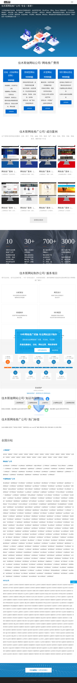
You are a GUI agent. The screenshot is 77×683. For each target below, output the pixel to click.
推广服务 (36, 427)
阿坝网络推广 (48, 567)
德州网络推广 (21, 486)
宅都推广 (55, 457)
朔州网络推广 (13, 513)
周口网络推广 (50, 522)
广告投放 (14, 427)
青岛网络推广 (6, 483)
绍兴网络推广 (10, 534)
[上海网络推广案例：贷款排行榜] (29, 191)
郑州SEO (9, 618)
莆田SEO (14, 633)
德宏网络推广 (9, 573)
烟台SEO (70, 585)
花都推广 (63, 454)
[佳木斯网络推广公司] (7, 2)
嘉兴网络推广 (26, 534)
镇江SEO (60, 627)
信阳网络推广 (42, 522)
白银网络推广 (45, 507)
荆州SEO (53, 654)
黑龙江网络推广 (62, 465)
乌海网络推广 (49, 501)
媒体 (52, 427)
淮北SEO (70, 621)
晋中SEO (58, 612)
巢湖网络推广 (27, 528)
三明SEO (19, 633)
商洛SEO (69, 615)
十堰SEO (20, 654)
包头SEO (16, 603)
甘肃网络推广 (13, 474)
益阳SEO (42, 651)
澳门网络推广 (44, 474)
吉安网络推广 (44, 546)
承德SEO (41, 591)
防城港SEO (32, 645)
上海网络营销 (32, 403)
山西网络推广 (68, 471)
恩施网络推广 (49, 561)
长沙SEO (66, 648)
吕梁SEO (53, 612)
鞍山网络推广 (18, 498)
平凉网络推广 (13, 510)
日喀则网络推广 (48, 573)
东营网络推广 (29, 483)
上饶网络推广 (21, 546)
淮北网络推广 (28, 525)
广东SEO (52, 633)
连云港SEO (66, 627)
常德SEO (30, 651)
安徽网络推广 (23, 468)
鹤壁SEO (38, 618)
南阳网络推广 (27, 522)
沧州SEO (52, 591)
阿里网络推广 (17, 576)
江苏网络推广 (8, 468)
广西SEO (53, 642)
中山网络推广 (53, 543)
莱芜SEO (60, 588)
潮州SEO (14, 639)
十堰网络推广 (42, 558)
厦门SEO (8, 633)
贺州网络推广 (59, 552)
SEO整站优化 (66, 71)
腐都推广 (31, 454)
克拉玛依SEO (48, 606)
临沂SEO (49, 588)
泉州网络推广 (32, 537)
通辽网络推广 (57, 501)
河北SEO (70, 588)
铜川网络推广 (27, 516)
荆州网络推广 (18, 561)
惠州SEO (41, 636)
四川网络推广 (37, 471)
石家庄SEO (6, 591)
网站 (60, 427)
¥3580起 (47, 76)
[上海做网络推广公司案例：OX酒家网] (47, 191)
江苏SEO (65, 624)
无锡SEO (32, 627)
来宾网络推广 (51, 552)
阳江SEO (63, 636)
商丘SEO (14, 621)
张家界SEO (36, 651)
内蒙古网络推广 (38, 465)
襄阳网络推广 (58, 558)
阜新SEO (37, 600)
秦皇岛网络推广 (12, 489)
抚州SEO (52, 639)
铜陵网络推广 (36, 525)
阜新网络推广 (64, 498)
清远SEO (68, 636)
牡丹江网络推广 (48, 495)
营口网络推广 (57, 498)
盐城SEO (43, 627)
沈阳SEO (63, 597)
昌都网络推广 (57, 573)
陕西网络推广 (29, 465)
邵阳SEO (19, 651)
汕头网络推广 (23, 540)
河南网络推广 (54, 468)
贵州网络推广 (45, 471)
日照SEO (27, 588)
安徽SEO (37, 621)
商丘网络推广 (35, 522)
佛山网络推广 (31, 540)
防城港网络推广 (28, 552)
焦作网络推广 (58, 519)
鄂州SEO (37, 654)
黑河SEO (40, 597)
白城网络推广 (44, 492)
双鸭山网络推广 (32, 495)
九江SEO (41, 639)
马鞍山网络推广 (20, 525)
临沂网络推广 (36, 486)
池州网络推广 (35, 528)
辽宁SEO (58, 597)
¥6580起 (66, 76)
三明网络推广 (25, 537)
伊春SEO (28, 597)
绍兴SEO (19, 630)
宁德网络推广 (63, 537)
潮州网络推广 (60, 543)
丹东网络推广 (41, 498)
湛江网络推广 (46, 540)
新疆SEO (21, 606)
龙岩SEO (41, 633)
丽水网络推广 (33, 534)
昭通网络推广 (8, 570)
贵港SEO (26, 645)
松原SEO (42, 594)
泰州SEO (54, 627)
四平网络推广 (13, 492)
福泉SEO (44, 648)
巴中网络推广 (32, 567)
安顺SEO (17, 648)
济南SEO (43, 585)
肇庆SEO (35, 636)
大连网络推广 (10, 498)
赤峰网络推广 (64, 501)
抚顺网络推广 (26, 498)
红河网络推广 (31, 570)
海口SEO (31, 642)
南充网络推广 (17, 564)
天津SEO (16, 585)
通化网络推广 (21, 492)
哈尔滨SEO (55, 594)
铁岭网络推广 (9, 501)
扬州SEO (38, 627)
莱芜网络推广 (51, 486)
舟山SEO (63, 630)
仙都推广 (13, 457)
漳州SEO (30, 633)
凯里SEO (34, 648)
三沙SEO (42, 642)
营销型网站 (29, 71)
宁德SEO (46, 633)
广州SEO (57, 633)
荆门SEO (42, 654)
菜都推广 (37, 454)
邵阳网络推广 (27, 555)
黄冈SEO (58, 654)
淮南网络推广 (12, 525)
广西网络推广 (14, 471)
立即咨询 (11, 111)
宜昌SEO (26, 654)
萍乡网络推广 (68, 546)
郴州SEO (47, 651)
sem (30, 427)
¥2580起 (29, 76)
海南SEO (26, 642)
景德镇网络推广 (60, 546)
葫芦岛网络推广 (33, 501)
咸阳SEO (31, 615)
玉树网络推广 (50, 576)
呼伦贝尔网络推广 (13, 504)
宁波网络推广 (18, 534)
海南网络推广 (22, 471)
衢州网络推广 (64, 534)
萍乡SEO (9, 642)
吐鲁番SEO (35, 606)
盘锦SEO (58, 600)
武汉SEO (9, 654)
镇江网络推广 (57, 531)
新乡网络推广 (50, 519)
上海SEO (45, 403)
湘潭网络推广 (12, 555)
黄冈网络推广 (26, 561)
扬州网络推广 (26, 531)
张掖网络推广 (68, 507)
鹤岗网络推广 (8, 495)
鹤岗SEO (5, 597)
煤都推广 (24, 457)
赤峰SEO (32, 603)
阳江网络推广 (29, 543)
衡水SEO (58, 591)
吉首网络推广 (27, 558)
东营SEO (65, 585)
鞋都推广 (8, 457)
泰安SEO (16, 588)
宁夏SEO (57, 609)
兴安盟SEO (70, 603)
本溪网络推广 (33, 498)
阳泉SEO (47, 612)
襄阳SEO (31, 654)
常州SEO (5, 627)
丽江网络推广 (17, 573)
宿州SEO (27, 624)
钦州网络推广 (67, 549)
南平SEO (35, 633)
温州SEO (46, 630)
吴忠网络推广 (53, 510)
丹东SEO (20, 600)
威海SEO (21, 588)
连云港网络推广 (65, 531)
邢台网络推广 (68, 489)
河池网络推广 (67, 552)
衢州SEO (57, 630)
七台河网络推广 (65, 495)
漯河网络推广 (10, 522)
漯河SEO (65, 618)
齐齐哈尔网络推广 (60, 492)
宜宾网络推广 (32, 564)
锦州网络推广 (49, 498)
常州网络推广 (50, 528)
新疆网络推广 (28, 474)
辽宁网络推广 (46, 465)
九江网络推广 (13, 546)
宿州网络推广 (67, 525)
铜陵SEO (5, 624)
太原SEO (26, 612)
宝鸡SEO (26, 615)
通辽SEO (27, 603)
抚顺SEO (9, 600)
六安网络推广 (12, 528)
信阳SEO (19, 621)
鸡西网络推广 (23, 495)
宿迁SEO (27, 627)
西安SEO (20, 615)
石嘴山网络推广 (44, 510)
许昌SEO (60, 618)
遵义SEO (5, 648)
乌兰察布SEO (63, 603)
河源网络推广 (22, 543)
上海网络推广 (19, 403)
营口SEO (31, 600)
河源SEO (57, 636)
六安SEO (38, 624)
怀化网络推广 (12, 558)
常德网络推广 (42, 555)
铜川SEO (37, 615)
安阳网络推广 (35, 519)
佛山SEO (14, 636)
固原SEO (9, 612)
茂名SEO (30, 636)
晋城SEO (69, 612)
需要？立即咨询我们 (38, 670)
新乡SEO (43, 618)
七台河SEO (47, 597)
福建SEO (68, 630)
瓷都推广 (34, 457)
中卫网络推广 (68, 510)
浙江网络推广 (16, 468)
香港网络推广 (36, 474)
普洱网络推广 (46, 570)
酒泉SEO (30, 609)
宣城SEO (43, 624)
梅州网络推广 (6, 543)
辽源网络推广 (36, 492)
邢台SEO (63, 591)
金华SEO (52, 630)
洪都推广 (47, 454)
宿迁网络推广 (10, 531)
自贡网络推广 (40, 564)
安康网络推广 (65, 516)
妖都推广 (21, 454)
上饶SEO (46, 639)
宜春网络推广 (36, 546)
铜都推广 (58, 454)
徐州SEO (11, 627)
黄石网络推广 (35, 558)
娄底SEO (64, 651)
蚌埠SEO (47, 621)
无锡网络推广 (18, 531)
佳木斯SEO (70, 594)
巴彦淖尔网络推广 (23, 504)
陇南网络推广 (36, 510)
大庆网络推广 (16, 495)
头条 (3, 427)
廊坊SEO (47, 591)
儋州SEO (47, 642)
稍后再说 (55, 350)
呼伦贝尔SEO (47, 603)
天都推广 (39, 457)
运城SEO (9, 615)
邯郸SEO (17, 591)
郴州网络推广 (67, 555)
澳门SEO (32, 585)
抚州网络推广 (28, 546)
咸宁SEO (64, 654)
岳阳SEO (24, 651)
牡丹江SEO (34, 597)
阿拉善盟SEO (14, 606)
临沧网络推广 (40, 573)
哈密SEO (41, 606)
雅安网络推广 (25, 567)
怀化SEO (58, 651)
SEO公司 (6, 580)
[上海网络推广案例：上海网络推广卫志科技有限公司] (10, 155)
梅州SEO (46, 636)
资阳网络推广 (40, 567)
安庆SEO (11, 624)
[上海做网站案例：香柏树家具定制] (66, 155)
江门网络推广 (39, 540)
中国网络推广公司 (9, 479)
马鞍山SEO (65, 621)
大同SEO (31, 612)
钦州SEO (9, 645)
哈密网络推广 (10, 507)
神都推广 (26, 454)
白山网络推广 (28, 492)
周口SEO (24, 621)
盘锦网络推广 (25, 501)
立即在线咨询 (42, 350)
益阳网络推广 (59, 555)
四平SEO (15, 594)
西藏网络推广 (60, 471)
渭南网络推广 (35, 516)
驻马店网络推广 (58, 522)
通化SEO (20, 594)
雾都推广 (68, 454)
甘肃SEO (54, 606)
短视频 (6, 427)
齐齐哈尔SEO (62, 594)
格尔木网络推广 (42, 576)
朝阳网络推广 (17, 501)
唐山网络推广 (67, 486)
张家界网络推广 (51, 555)
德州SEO (38, 588)
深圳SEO (68, 633)
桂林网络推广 (44, 549)
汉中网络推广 (58, 516)
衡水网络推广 (60, 489)
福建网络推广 (31, 468)
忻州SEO (42, 612)
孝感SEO (47, 654)
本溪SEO (15, 600)
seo (33, 427)
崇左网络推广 (44, 552)
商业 (46, 427)
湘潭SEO (8, 651)
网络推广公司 (7, 461)
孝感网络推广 (10, 561)
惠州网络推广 (70, 540)
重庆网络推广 (29, 471)
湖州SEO (14, 630)
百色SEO (38, 645)
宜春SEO (57, 639)
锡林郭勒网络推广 (52, 504)
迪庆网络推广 (32, 573)
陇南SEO (52, 609)
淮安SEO (16, 627)
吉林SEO (69, 591)
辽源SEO (31, 594)
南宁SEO (58, 642)
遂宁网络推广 (64, 561)
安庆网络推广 (44, 525)
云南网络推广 (53, 471)
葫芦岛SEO (65, 600)
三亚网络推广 (21, 549)
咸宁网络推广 (33, 561)
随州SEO (69, 654)
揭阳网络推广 (68, 543)
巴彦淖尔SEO (55, 603)
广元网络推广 (57, 561)
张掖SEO (24, 609)
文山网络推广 (39, 570)
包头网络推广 (41, 501)
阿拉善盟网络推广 (63, 504)
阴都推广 (66, 457)
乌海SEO (21, 603)
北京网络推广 (6, 465)
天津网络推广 (14, 465)
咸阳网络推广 (19, 516)
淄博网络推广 (14, 483)
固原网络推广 (60, 510)
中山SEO (8, 639)
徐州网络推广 (58, 528)
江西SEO (30, 639)
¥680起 (11, 80)
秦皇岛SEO (24, 591)
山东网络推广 (46, 468)
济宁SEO (11, 588)
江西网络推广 (39, 468)
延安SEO (47, 615)
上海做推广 (7, 450)
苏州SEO (49, 627)
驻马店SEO (31, 621)
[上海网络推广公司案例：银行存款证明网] (66, 191)
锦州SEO (26, 600)
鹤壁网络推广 (42, 519)
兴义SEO (50, 648)
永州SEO (53, 651)
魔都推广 (10, 454)
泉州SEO (24, 633)
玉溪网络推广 (16, 570)
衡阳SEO (14, 651)
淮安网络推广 (65, 528)
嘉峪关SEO (66, 606)
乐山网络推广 (9, 564)
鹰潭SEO (20, 642)
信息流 (10, 427)
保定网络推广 (21, 489)
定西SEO (46, 609)
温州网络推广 (49, 534)
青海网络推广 (21, 474)
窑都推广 (42, 454)
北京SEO (5, 585)
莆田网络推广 (17, 537)
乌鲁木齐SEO (28, 606)
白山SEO (26, 594)
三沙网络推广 (28, 549)
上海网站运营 (57, 403)
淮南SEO (58, 621)
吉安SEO (63, 639)
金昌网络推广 (37, 507)
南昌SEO (35, 639)
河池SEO (60, 645)
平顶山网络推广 (26, 519)
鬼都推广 (45, 457)
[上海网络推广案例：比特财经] (10, 191)
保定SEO (29, 591)
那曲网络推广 (9, 576)
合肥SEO (42, 621)
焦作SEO (49, 618)
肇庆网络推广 (62, 540)
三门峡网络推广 (19, 522)
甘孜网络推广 (55, 567)
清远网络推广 (37, 543)
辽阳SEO (42, 600)
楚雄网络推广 (23, 570)
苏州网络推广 (41, 531)
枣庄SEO (60, 585)
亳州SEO (60, 624)
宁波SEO (24, 630)
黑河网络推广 (57, 495)
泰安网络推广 (60, 483)
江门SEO (19, 636)
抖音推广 (20, 427)
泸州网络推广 (57, 564)
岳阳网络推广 (35, 555)
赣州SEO (68, 639)
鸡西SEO (16, 597)
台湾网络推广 (51, 474)
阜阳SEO (21, 624)
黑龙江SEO (48, 594)
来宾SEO (49, 645)
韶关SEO (63, 633)
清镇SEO (55, 648)
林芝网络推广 (64, 573)
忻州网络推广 (21, 513)
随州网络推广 (41, 561)
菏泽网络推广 (44, 486)
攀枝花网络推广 (48, 564)
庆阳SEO (41, 609)
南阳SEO (8, 621)
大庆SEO (11, 597)
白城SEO (37, 594)
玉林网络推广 (12, 552)
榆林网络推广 (50, 516)
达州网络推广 (17, 567)
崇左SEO (43, 645)
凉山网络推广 (63, 567)
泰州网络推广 (49, 531)
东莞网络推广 (45, 543)
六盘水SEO (11, 648)
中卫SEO (15, 612)
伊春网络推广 (40, 495)
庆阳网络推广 (21, 510)
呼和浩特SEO (10, 603)
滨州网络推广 (13, 486)
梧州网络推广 (59, 549)
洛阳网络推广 (18, 519)
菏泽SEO (54, 588)
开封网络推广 (10, 519)
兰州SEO (60, 606)
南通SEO (21, 627)
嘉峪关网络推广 (29, 507)
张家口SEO (36, 591)
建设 (57, 427)
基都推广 (50, 457)
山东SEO (38, 585)
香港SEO (27, 585)
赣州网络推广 (51, 546)
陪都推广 (52, 454)
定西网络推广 (28, 510)
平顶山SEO (27, 618)
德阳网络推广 (64, 564)
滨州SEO (32, 588)
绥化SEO (52, 597)
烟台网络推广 (37, 483)
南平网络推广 (48, 537)
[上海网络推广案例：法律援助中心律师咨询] (47, 155)
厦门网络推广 (9, 537)
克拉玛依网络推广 (20, 507)
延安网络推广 (42, 516)
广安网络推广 (9, 567)
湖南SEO (61, 648)
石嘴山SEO (69, 609)
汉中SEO (58, 615)
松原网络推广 (51, 492)
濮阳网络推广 (65, 519)
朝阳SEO (53, 600)
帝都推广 (16, 454)
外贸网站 (47, 71)
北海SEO (15, 645)
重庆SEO (21, 585)
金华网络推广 (57, 534)
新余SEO (15, 642)
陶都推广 (29, 457)
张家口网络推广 (29, 489)
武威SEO (19, 609)
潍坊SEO (5, 588)
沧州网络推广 (53, 489)
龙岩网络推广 (55, 537)
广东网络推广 (6, 471)
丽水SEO (35, 630)
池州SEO (54, 624)
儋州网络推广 (36, 549)
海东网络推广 (25, 576)
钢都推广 (18, 457)
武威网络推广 (60, 507)
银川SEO (63, 609)
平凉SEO (35, 609)
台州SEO (41, 630)
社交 (54, 427)
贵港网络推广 (19, 552)
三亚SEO (37, 642)
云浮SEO (24, 639)
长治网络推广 (51, 513)
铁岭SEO (47, 600)
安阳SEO (32, 618)
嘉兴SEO (30, 630)
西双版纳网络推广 (56, 570)
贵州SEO (65, 645)
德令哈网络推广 (33, 576)
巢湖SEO (49, 624)
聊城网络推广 (28, 486)
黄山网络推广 (51, 525)
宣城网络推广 (19, 528)
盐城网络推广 (33, 531)
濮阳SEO (54, 618)
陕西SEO (15, 615)
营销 (49, 427)
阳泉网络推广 (28, 513)
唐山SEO (12, 591)
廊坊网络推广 (45, 489)
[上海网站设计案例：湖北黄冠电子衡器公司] (29, 155)
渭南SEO (42, 615)
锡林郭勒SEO (7, 606)
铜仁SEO (28, 648)
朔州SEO (37, 612)
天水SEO (14, 609)
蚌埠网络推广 (67, 522)
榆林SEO (53, 615)
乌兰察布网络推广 (33, 504)
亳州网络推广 (42, 528)
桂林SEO (64, 642)
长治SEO (64, 612)
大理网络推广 (64, 570)
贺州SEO (54, 645)
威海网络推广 (68, 483)
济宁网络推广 (53, 483)
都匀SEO (39, 648)
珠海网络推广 (16, 540)
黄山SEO (16, 624)
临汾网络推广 (67, 513)
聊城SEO (43, 588)
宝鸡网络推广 (12, 516)
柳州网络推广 (51, 549)
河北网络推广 (22, 465)
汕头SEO (8, 636)
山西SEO (20, 612)
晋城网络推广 (59, 513)
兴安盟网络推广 (43, 504)
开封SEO (15, 618)
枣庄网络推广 (22, 483)
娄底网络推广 (19, 558)
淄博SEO (54, 585)
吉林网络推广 (54, 465)
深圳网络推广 (8, 540)
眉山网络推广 (25, 564)
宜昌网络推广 (50, 558)
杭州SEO (8, 630)
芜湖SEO (53, 621)
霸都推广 (60, 457)
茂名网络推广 (54, 540)
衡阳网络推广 (19, 555)
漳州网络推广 (40, 537)
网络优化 (42, 427)
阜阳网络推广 (59, 525)
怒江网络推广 (25, 573)
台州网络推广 (41, 534)
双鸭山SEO (22, 597)
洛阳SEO (20, 618)
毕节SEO (23, 648)
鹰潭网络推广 (13, 549)
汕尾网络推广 (14, 543)
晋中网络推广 (44, 513)
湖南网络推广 (70, 468)
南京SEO (70, 624)
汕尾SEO (52, 636)
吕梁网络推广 (36, 513)
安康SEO (64, 615)
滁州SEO (32, 624)
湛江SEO (24, 636)
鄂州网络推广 (65, 558)
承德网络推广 (37, 489)
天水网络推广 (53, 507)
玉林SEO (20, 645)
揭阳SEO (19, 639)
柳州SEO (69, 642)
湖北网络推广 (62, 468)
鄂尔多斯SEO (39, 603)
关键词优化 (26, 427)
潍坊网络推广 (45, 483)
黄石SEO (15, 654)
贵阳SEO (70, 645)
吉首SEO (69, 651)
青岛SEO (49, 585)
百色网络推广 (36, 552)
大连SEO (69, 597)
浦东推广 (5, 454)
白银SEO (8, 609)
